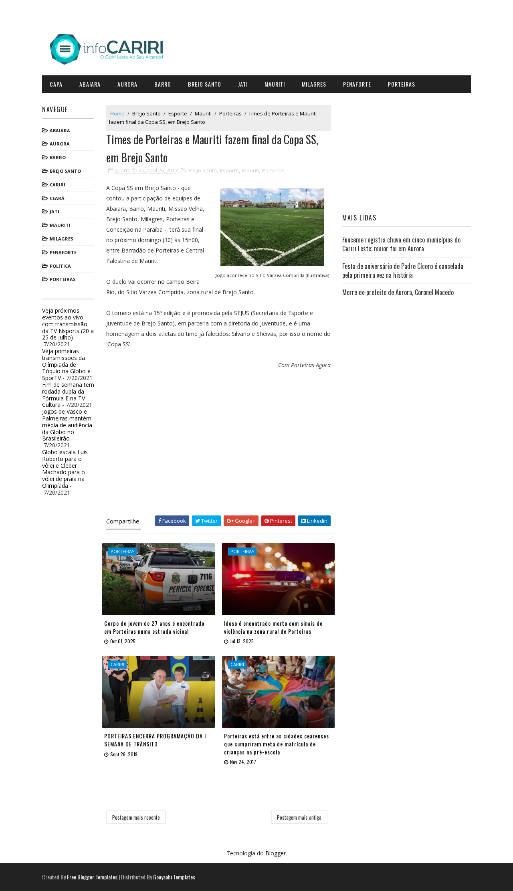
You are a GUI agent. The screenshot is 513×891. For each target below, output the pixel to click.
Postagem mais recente (136, 817)
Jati (243, 84)
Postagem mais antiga (299, 817)
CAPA (56, 84)
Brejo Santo (204, 84)
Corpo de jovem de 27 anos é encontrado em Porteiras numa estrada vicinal (154, 627)
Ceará (57, 198)
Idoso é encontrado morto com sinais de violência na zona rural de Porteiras (273, 627)
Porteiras (401, 84)
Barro (162, 84)
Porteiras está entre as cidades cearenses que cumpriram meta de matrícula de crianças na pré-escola (276, 743)
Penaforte (357, 84)
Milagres (314, 84)
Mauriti (275, 84)
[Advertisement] (218, 447)
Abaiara (90, 84)
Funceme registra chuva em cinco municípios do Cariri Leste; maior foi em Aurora (401, 244)
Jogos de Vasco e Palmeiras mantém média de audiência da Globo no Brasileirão (67, 425)
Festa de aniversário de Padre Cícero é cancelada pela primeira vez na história (402, 270)
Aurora (127, 84)
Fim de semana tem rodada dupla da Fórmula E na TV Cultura (68, 394)
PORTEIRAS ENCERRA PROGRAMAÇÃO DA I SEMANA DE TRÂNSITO (155, 739)
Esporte (177, 113)
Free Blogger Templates (92, 877)
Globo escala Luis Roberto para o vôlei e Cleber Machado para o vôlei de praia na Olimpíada (65, 468)
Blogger (275, 853)
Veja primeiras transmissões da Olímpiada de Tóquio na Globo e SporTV (66, 364)
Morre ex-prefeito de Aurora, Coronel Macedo (398, 292)
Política (60, 266)
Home (117, 113)
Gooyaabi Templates (174, 877)
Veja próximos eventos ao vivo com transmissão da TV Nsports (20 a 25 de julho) (68, 324)
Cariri (57, 185)
